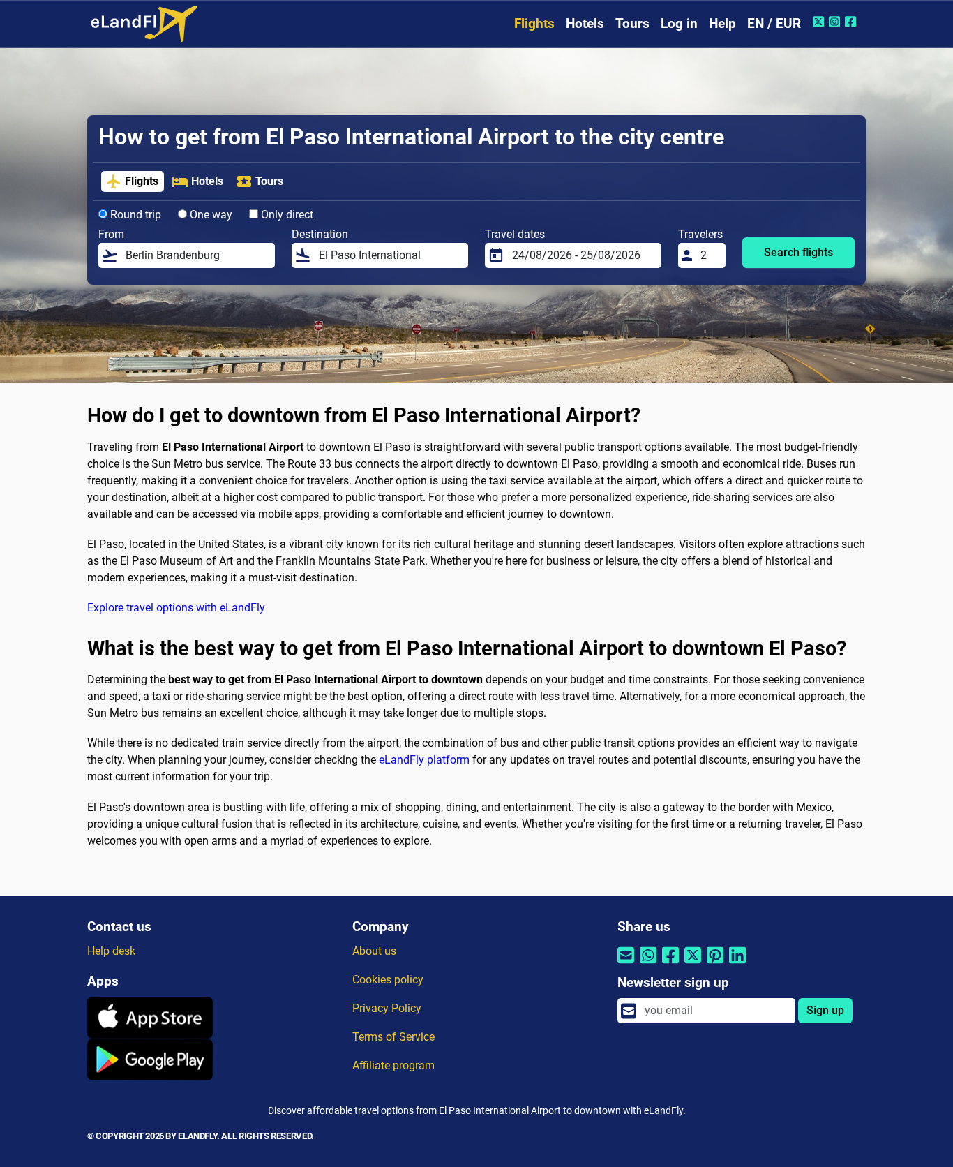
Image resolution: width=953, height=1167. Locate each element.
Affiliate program (393, 1065)
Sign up (825, 1010)
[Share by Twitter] (692, 964)
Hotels (585, 23)
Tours (632, 23)
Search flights (798, 252)
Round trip (134, 214)
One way (209, 214)
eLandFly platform (424, 759)
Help (722, 23)
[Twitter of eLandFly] (820, 21)
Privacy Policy (386, 1008)
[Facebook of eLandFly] (852, 21)
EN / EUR (774, 23)
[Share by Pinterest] (715, 964)
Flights (534, 23)
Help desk (111, 951)
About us (374, 951)
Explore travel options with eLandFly (176, 607)
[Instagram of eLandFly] (836, 21)
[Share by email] (625, 964)
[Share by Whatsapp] (648, 964)
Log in (679, 23)
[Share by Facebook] (670, 964)
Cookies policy (387, 979)
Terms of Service (393, 1036)
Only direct (285, 214)
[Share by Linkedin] (737, 964)
